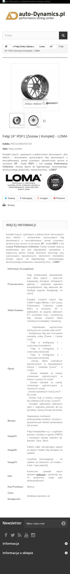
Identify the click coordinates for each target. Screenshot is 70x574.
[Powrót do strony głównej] (6, 47)
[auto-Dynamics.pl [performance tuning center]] (35, 2)
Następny (44, 121)
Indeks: (6, 144)
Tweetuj (11, 198)
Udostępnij (26, 198)
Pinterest (60, 198)
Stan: (5, 149)
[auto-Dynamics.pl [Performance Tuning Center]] (35, 14)
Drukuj (11, 205)
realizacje (41, 474)
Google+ (43, 198)
